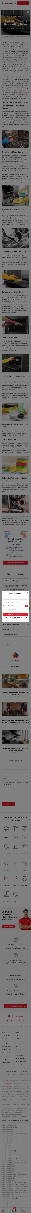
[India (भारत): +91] (5, 602)
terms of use (15, 618)
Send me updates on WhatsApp (10, 605)
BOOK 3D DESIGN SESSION (15, 614)
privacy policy (22, 617)
